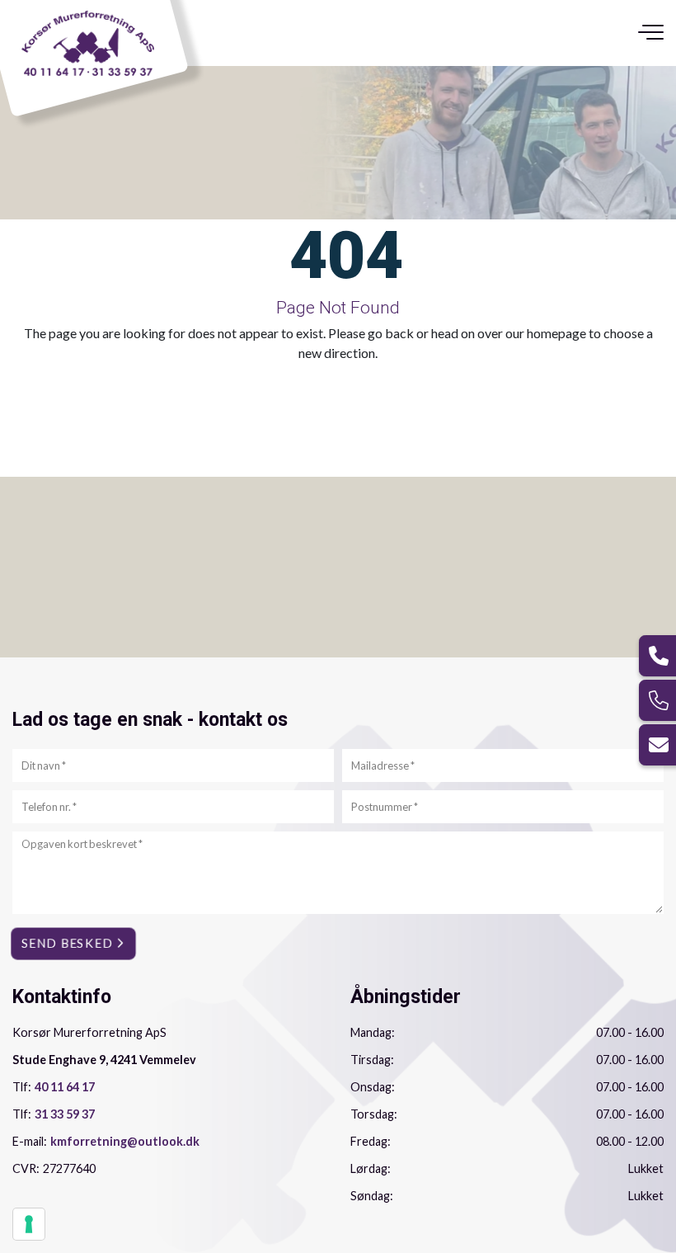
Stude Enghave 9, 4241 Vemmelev (104, 1060)
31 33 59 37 (65, 1114)
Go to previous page (237, 390)
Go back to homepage (421, 390)
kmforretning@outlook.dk (125, 1141)
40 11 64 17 (65, 1087)
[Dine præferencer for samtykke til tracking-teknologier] (29, 1224)
